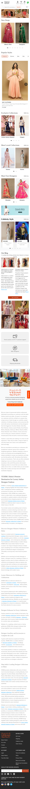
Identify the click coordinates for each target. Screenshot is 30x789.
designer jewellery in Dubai (10, 642)
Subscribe (25, 771)
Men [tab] (18, 56)
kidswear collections (11, 615)
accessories (9, 644)
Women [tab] (12, 56)
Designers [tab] (4, 56)
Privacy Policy (19, 758)
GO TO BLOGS (15, 297)
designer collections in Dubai (13, 521)
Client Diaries (19, 743)
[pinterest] (22, 328)
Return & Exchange (20, 760)
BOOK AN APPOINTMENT (15, 405)
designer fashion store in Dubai (16, 501)
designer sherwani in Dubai (9, 601)
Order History (4, 755)
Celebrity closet (19, 741)
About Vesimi (4, 740)
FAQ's (17, 755)
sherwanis (24, 617)
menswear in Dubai (11, 582)
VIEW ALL (26, 113)
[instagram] (8, 328)
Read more (4, 289)
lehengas (18, 617)
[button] (7, 48)
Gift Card (18, 736)
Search (18, 7)
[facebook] (22, 314)
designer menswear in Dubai (15, 709)
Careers (3, 745)
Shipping (18, 738)
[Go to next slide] (26, 84)
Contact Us (4, 747)
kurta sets (16, 584)
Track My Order (5, 758)
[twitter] (8, 314)
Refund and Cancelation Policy (21, 763)
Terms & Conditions (20, 753)
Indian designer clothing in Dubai (14, 568)
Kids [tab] (23, 56)
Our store (3, 742)
